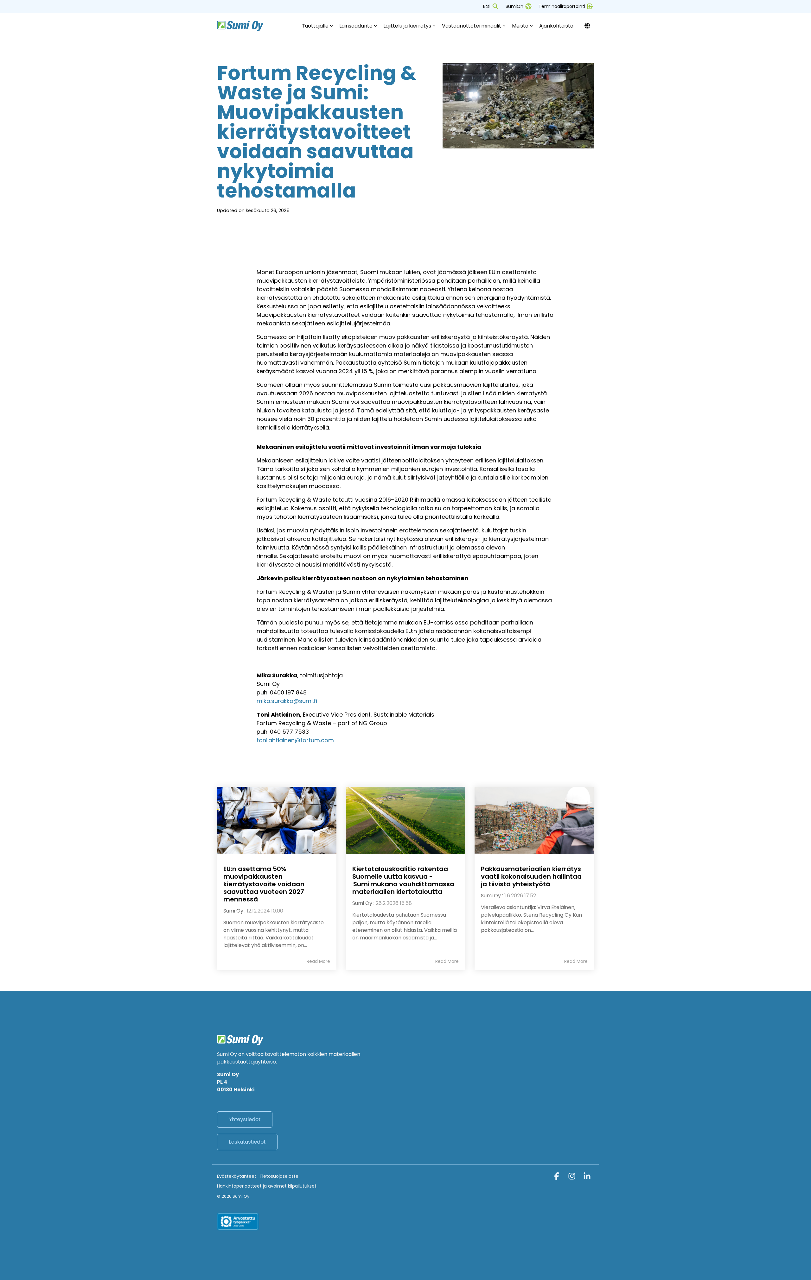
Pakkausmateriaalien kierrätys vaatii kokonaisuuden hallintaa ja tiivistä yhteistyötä (531, 876)
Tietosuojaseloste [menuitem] (278, 1176)
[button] (557, 1177)
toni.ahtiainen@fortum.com (295, 740)
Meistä (520, 25)
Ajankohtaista (556, 25)
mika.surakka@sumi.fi (287, 701)
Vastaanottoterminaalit (471, 25)
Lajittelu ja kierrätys (407, 25)
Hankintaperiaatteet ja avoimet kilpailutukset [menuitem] (266, 1186)
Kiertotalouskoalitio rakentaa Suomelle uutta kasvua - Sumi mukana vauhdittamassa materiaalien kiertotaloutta (403, 880)
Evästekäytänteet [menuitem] (236, 1176)
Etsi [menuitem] (486, 6)
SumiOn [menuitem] (514, 6)
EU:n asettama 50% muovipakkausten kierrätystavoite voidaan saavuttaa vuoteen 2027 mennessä (263, 884)
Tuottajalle (315, 25)
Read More (318, 961)
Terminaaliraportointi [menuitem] (562, 6)
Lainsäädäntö (356, 25)
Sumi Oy (233, 910)
